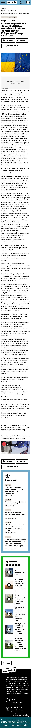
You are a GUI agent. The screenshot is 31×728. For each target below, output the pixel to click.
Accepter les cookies (20, 725)
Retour (8, 663)
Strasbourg (12, 17)
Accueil (3, 9)
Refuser (6, 725)
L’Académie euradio (16, 702)
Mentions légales (15, 704)
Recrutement (14, 701)
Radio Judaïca (22, 427)
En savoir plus (25, 722)
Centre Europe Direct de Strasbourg (13, 430)
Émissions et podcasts (8, 10)
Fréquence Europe (7, 12)
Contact (13, 699)
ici (24, 438)
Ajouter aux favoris (12, 46)
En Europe (4, 17)
